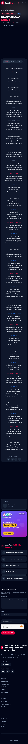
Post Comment (8, 632)
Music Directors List (6, 704)
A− (17, 61)
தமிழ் (12, 61)
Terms (11, 740)
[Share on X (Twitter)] (12, 459)
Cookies (16, 740)
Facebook (7, 664)
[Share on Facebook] (8, 459)
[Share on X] (8, 671)
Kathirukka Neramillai (11, 9)
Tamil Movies (4, 681)
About (2, 716)
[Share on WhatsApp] (15, 459)
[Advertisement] (14, 43)
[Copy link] (19, 459)
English (6, 61)
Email (3, 618)
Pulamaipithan (7, 23)
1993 (19, 13)
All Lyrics (3, 706)
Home (2, 9)
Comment (4, 596)
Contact (3, 726)
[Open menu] (25, 3)
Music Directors (5, 687)
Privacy (3, 724)
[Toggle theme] (19, 3)
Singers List (4, 701)
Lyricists (3, 689)
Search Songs (4, 692)
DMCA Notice (4, 718)
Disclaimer (4, 721)
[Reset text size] (19, 62)
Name (3, 611)
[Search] (22, 3)
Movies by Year (5, 684)
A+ (21, 61)
